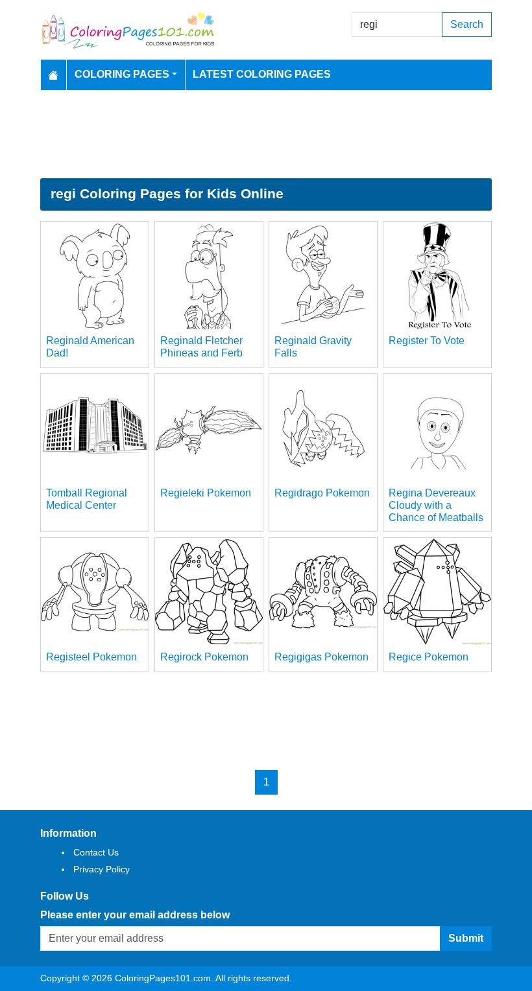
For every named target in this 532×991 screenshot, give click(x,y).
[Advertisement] (266, 134)
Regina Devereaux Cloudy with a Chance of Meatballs (436, 505)
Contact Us (96, 852)
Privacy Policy (101, 869)
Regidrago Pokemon (322, 492)
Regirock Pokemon (204, 656)
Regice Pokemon (428, 656)
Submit (465, 938)
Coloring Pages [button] (122, 74)
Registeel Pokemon (91, 656)
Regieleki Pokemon (205, 492)
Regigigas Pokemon (321, 656)
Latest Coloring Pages (262, 74)
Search (466, 24)
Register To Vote (427, 340)
